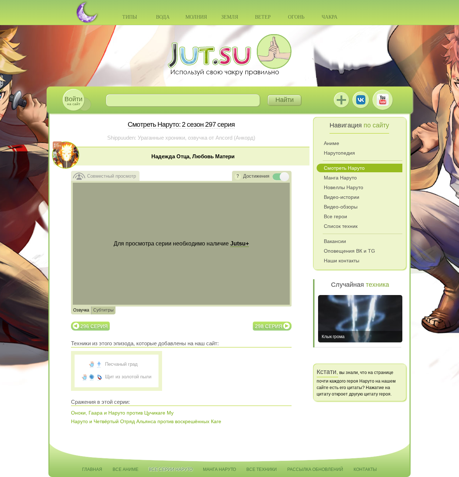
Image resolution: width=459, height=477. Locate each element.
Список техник (341, 226)
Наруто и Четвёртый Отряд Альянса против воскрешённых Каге (146, 421)
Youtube (383, 100)
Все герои (335, 216)
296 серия (94, 326)
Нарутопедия (339, 153)
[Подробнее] (238, 176)
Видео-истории (341, 197)
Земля (229, 17)
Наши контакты (341, 260)
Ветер (263, 17)
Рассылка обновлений (315, 469)
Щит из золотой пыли (128, 376)
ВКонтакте (360, 100)
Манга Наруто (340, 178)
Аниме (331, 143)
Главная (92, 469)
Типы (129, 17)
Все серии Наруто (171, 469)
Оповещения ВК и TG (349, 251)
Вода (163, 17)
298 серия (268, 326)
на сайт (73, 100)
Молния (196, 17)
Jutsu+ (341, 99)
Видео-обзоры (341, 207)
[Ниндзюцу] (92, 364)
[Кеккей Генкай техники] (92, 377)
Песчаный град (121, 364)
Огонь (296, 17)
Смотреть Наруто (344, 168)
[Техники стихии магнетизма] (99, 377)
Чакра (329, 17)
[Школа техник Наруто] (229, 55)
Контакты (365, 469)
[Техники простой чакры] (99, 364)
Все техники (261, 469)
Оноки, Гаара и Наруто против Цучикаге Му (122, 413)
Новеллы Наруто (343, 187)
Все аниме (125, 469)
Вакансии (335, 241)
